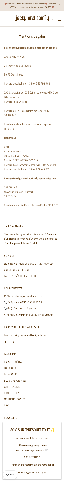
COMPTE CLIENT (12, 393)
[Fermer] (57, 426)
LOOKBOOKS (10, 368)
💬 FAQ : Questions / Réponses (20, 308)
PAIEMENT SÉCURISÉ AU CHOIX (20, 276)
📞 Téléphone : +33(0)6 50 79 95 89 (23, 302)
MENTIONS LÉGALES (14, 399)
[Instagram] (13, 341)
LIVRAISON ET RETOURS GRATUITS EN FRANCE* (28, 263)
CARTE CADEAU (12, 386)
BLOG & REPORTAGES (15, 380)
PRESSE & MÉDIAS (13, 362)
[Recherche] (53, 18)
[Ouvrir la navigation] (4, 18)
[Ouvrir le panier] (59, 19)
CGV (6, 405)
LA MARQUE (10, 374)
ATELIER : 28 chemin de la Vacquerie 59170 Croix (29, 314)
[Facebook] (5, 341)
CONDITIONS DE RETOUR (16, 270)
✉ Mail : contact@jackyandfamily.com (23, 296)
